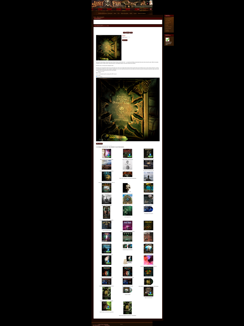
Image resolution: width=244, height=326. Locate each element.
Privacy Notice (168, 20)
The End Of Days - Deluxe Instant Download (106, 254)
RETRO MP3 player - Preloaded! (105, 13)
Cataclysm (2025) (148, 231)
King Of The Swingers (148, 277)
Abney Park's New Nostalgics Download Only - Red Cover (148, 266)
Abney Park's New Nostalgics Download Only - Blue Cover (106, 182)
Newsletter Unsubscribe (167, 30)
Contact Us (167, 23)
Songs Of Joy (148, 182)
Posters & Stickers (142, 13)
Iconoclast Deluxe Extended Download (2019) (127, 277)
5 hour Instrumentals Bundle (107, 230)
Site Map (167, 25)
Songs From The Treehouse (127, 205)
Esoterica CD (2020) (127, 294)
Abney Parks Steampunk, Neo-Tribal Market (100, 325)
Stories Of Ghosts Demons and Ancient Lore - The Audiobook (127, 315)
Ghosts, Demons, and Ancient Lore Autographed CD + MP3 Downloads (148, 286)
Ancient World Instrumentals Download (148, 159)
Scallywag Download (106, 266)
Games (135, 13)
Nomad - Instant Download (148, 297)
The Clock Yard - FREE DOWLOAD (148, 170)
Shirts (115, 13)
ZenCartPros (107, 325)
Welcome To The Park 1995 (148, 243)
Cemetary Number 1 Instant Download (127, 159)
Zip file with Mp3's (99, 76)
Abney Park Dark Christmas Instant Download (106, 159)
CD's (119, 13)
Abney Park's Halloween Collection (106, 205)
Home (95, 17)
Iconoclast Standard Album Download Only (107, 277)
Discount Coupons (168, 28)
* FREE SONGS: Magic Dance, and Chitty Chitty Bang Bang (127, 178)
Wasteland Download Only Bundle (127, 249)
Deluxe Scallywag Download (127, 266)
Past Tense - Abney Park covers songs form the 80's (128, 231)
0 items (126, 6)
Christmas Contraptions (148, 205)
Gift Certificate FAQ (168, 26)
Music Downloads (100, 17)
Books (131, 13)
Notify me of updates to (169, 43)
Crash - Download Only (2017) (148, 254)
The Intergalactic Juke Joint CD (148, 213)
